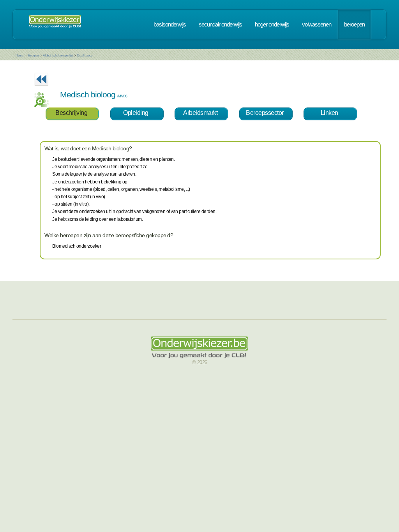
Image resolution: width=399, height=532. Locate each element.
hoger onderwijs (272, 24)
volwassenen (316, 24)
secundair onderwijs (220, 24)
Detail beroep (84, 55)
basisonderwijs (170, 24)
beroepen (354, 24)
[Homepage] (54, 24)
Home (19, 55)
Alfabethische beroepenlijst (58, 55)
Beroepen (33, 55)
